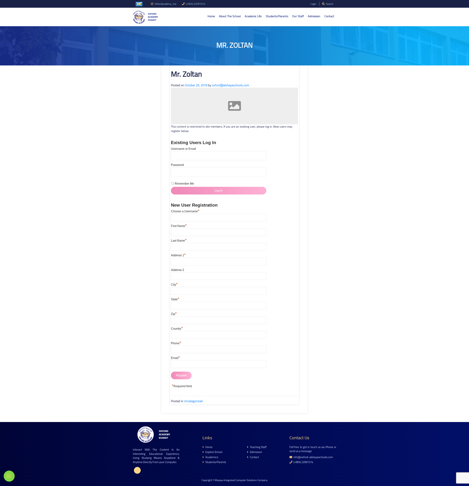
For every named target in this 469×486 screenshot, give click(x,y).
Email (175, 358)
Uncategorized (193, 401)
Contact (329, 16)
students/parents (215, 462)
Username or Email (183, 148)
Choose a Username (185, 211)
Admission (314, 16)
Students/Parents (277, 16)
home (209, 447)
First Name (179, 226)
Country (177, 328)
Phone (176, 343)
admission (255, 452)
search (329, 4)
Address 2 (177, 270)
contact (254, 457)
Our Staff (298, 16)
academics (211, 457)
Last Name (179, 240)
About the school (230, 16)
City (174, 284)
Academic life (253, 16)
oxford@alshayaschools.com (230, 85)
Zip (174, 314)
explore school (213, 452)
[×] (9, 476)
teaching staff (258, 447)
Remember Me (184, 183)
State (175, 299)
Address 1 (178, 255)
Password (177, 164)
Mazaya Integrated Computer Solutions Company (241, 480)
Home (211, 16)
